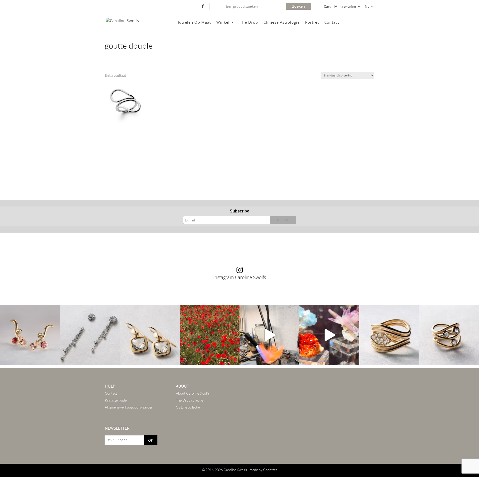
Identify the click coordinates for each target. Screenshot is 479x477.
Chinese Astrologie (281, 22)
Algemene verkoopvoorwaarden (129, 407)
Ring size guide (116, 400)
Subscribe (239, 211)
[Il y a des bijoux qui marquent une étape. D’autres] (150, 335)
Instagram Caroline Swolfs (239, 277)
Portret (312, 22)
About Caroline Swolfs (193, 393)
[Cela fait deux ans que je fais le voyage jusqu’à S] (329, 335)
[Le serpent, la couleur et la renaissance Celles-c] (30, 335)
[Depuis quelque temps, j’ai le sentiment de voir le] (210, 335)
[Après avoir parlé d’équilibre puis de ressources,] (389, 335)
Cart (327, 6)
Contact (331, 22)
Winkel (223, 22)
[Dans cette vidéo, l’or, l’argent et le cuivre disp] (269, 335)
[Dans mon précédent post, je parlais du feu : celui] (449, 335)
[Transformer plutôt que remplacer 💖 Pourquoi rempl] (90, 335)
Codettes (270, 470)
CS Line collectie (188, 407)
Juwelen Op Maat (194, 22)
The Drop (249, 22)
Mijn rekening (345, 6)
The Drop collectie (189, 400)
